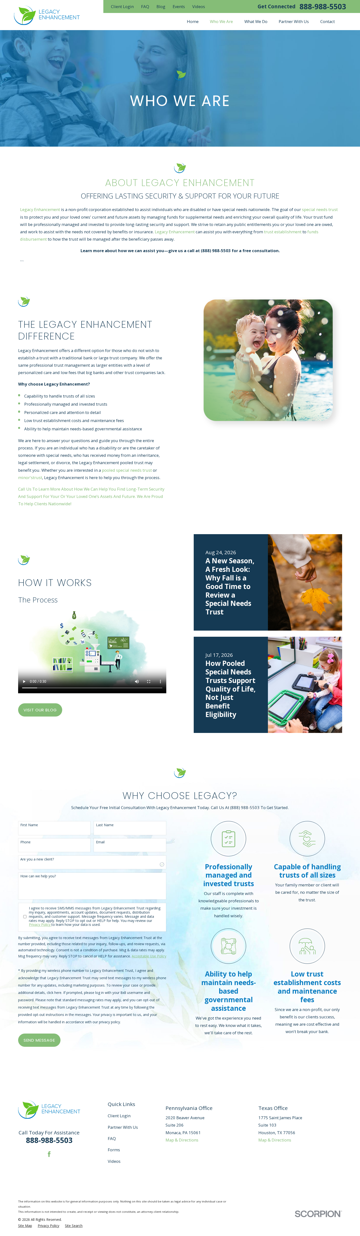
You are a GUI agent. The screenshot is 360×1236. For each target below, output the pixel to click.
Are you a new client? (37, 859)
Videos (198, 6)
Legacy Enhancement (40, 209)
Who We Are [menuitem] (221, 21)
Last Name (105, 825)
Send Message (39, 1040)
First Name (29, 825)
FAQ (145, 6)
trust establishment (282, 232)
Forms (114, 1150)
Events (179, 6)
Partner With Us (123, 1127)
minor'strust (30, 477)
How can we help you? (38, 876)
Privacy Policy (40, 924)
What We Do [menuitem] (255, 21)
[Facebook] (49, 1154)
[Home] (47, 15)
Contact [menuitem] (327, 21)
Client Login (122, 6)
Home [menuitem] (193, 21)
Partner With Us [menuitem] (294, 21)
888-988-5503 (323, 6)
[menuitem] (25, 1226)
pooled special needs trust (127, 470)
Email (100, 842)
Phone (25, 842)
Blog (160, 6)
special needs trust (320, 209)
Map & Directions (182, 1140)
